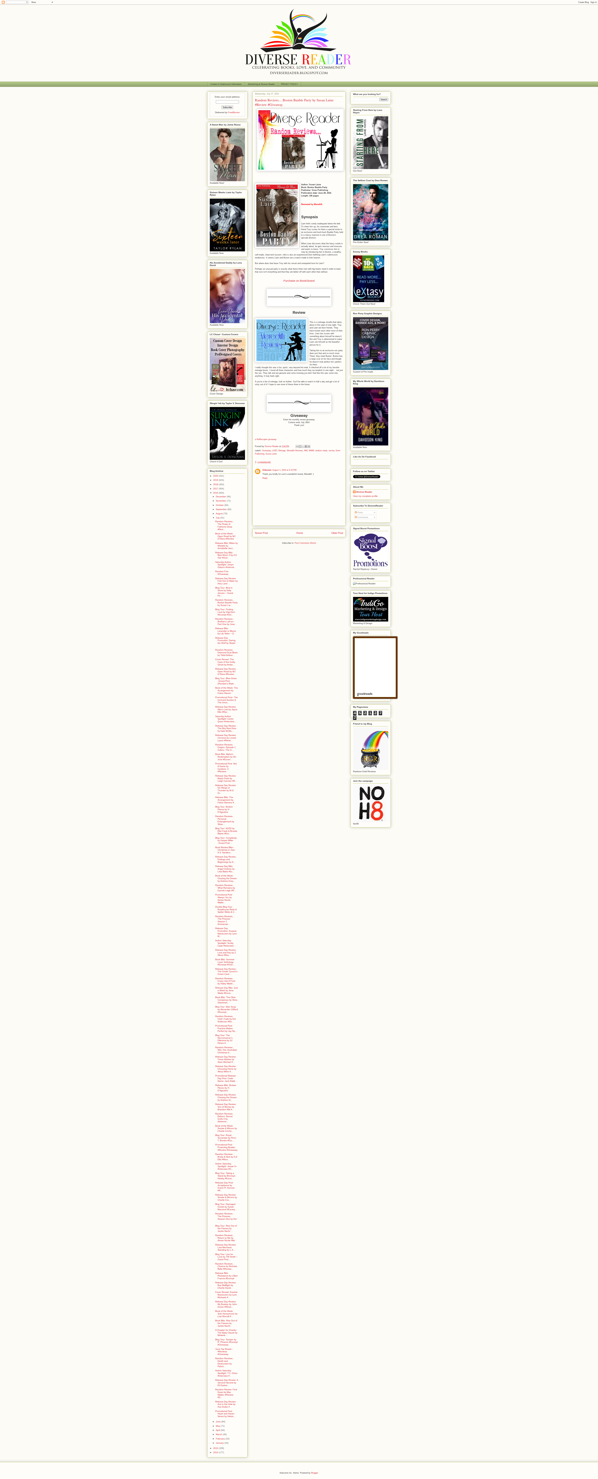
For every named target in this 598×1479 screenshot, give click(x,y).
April (218, 1430)
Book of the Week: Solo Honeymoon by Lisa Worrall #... (226, 1314)
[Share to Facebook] (306, 446)
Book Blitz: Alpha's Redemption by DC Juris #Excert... (225, 757)
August (219, 513)
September (221, 509)
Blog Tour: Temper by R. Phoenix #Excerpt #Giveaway (226, 1342)
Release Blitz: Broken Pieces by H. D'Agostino (225, 1088)
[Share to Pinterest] (309, 446)
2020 (216, 476)
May (218, 1426)
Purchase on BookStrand (299, 280)
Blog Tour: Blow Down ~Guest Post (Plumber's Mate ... (226, 681)
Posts (360, 512)
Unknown (266, 470)
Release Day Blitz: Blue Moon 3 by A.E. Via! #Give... (226, 555)
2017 (216, 488)
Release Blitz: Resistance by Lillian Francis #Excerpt (226, 1276)
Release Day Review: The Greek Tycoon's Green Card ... (226, 971)
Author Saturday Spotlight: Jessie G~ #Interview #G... (226, 1166)
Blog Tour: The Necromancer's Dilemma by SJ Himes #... (224, 1039)
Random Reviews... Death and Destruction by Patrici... (224, 1362)
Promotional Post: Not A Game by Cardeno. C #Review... (226, 767)
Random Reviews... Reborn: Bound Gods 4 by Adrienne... (224, 1117)
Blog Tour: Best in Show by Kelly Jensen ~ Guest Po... (224, 591)
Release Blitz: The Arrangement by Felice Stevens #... (225, 800)
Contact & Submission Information (226, 84)
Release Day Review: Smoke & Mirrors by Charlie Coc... (226, 1197)
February (220, 1438)
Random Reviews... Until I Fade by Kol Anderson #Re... (225, 1019)
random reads (321, 450)
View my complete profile (365, 496)
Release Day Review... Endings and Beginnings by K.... (226, 859)
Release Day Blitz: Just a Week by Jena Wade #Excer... (226, 990)
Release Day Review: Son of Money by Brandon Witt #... (225, 1107)
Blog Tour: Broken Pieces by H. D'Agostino (224, 809)
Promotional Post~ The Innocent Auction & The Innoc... (226, 700)
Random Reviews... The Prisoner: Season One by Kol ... (226, 1217)
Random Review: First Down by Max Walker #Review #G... (226, 1393)
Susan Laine (271, 454)
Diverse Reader (364, 492)
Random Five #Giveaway (221, 572)
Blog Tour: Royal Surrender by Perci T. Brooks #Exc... (225, 1138)
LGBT (274, 450)
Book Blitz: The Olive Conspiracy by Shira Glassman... (226, 1000)
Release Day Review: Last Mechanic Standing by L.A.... (225, 1247)
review (331, 450)
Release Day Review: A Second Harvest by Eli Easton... (226, 1383)
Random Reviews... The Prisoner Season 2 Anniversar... (224, 920)
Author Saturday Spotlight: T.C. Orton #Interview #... (226, 1373)
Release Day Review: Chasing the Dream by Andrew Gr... (226, 1097)
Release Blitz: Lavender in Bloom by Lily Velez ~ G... (225, 631)
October (220, 505)
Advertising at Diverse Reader (261, 84)
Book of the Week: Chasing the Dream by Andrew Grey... (226, 878)
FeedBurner (234, 112)
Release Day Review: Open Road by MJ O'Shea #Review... (225, 671)
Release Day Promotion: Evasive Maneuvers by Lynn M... (226, 932)
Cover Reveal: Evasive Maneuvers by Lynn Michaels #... (226, 1295)
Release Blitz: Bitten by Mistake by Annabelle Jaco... (226, 546)
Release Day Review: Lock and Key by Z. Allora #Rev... (226, 952)
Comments (362, 517)
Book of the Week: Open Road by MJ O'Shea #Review (225, 536)
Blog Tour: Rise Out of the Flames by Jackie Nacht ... (226, 1228)
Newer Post (261, 533)
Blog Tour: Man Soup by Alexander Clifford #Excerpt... (226, 1009)
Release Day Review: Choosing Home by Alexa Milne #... (225, 1069)
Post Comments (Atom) (305, 543)
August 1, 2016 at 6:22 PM (284, 470)
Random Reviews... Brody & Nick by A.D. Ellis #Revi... (226, 1157)
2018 (216, 484)
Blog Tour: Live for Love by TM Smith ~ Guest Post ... (226, 1257)
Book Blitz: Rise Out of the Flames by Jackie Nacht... (226, 1323)
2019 (216, 480)
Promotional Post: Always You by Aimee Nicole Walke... (224, 898)
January (220, 1443)
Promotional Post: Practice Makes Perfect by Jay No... (226, 1028)
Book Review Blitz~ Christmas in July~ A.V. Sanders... (225, 850)
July (218, 517)
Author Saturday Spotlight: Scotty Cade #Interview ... (225, 943)
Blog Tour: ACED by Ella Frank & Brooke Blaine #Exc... (226, 831)
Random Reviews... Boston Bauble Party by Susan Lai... (226, 602)
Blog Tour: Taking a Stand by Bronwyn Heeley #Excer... (225, 1176)
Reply (265, 478)
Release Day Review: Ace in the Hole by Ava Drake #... (225, 1404)
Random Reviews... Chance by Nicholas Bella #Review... (226, 1266)
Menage (282, 450)
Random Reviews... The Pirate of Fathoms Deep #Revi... (224, 525)
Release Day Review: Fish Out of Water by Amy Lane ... (226, 581)
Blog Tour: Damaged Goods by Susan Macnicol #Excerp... (226, 1207)
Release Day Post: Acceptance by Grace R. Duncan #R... (225, 1186)
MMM (311, 450)
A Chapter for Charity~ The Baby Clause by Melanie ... (226, 1333)
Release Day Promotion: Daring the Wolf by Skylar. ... (225, 642)
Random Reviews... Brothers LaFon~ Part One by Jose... (226, 621)
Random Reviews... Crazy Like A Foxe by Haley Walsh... (225, 981)
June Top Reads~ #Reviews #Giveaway (224, 1352)
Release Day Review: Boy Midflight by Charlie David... (225, 1285)
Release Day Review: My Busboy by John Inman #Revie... (226, 1304)
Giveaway (266, 450)
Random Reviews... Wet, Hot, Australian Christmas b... (226, 1050)
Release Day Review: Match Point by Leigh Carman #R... (226, 778)
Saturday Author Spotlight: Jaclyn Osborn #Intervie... (225, 565)
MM (306, 450)
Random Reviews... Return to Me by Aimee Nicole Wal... (226, 1238)
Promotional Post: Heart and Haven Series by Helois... (225, 1414)
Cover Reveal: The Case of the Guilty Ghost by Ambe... (225, 662)
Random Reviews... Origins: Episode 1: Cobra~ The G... (225, 747)
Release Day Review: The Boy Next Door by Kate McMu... (225, 728)
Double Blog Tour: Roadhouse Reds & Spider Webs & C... (226, 909)
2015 (216, 1448)
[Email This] (297, 446)
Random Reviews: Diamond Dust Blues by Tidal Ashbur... (226, 652)
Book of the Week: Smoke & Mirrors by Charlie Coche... (226, 1128)
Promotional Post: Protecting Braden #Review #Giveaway (226, 1147)
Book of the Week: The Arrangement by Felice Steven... (226, 690)
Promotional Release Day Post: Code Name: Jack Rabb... (226, 1078)
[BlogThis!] (300, 446)
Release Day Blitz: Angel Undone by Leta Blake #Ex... (225, 869)
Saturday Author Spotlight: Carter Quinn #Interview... (225, 719)
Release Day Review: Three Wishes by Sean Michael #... (225, 1059)
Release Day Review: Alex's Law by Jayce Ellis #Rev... (226, 709)
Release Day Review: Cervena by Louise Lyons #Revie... (225, 738)
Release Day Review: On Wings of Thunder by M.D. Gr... (225, 789)
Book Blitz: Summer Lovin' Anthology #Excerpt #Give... (225, 962)
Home (299, 533)
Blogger (314, 1473)
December (221, 496)
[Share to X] (303, 446)
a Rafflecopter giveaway (266, 439)
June (218, 1421)
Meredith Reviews (295, 450)
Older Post (337, 533)
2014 (216, 1452)
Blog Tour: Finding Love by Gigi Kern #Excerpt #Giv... (225, 612)
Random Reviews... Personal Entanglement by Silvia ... (224, 820)
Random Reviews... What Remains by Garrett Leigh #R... (225, 888)
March (219, 1434)
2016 (216, 493)
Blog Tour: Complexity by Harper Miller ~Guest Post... (226, 840)
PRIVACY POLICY (289, 84)
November (221, 500)
